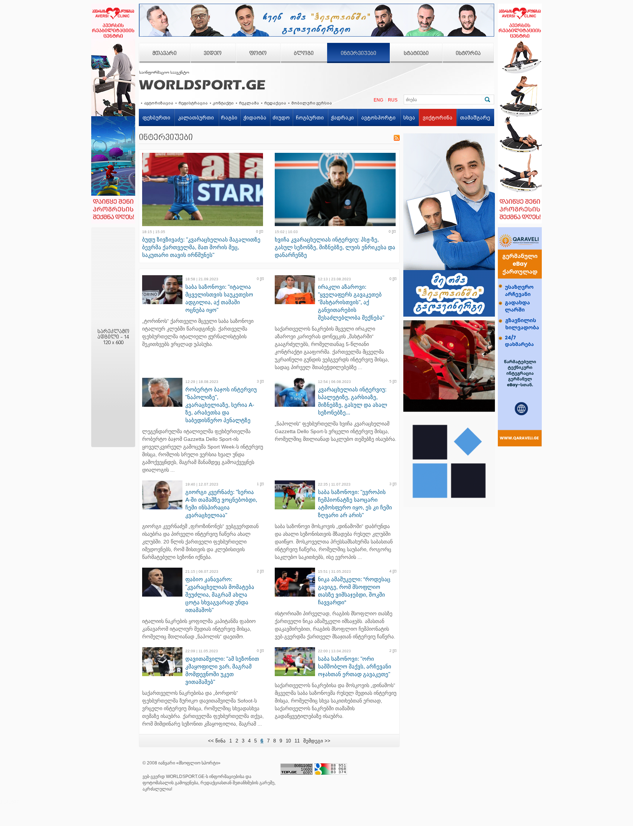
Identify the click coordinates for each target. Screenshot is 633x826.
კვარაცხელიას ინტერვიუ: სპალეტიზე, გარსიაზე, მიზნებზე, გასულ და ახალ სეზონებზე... (352, 401)
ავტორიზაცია (158, 103)
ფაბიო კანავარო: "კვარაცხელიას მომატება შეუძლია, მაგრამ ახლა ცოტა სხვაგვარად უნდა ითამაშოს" (219, 594)
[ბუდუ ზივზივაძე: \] (204, 189)
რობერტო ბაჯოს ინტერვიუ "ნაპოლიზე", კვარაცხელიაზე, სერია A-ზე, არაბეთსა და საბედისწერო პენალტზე (221, 404)
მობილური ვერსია (311, 103)
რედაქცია (275, 103)
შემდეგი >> (316, 741)
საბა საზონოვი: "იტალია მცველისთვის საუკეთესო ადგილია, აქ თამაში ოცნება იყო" (219, 298)
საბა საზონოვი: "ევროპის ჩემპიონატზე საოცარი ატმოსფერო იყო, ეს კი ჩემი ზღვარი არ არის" (355, 503)
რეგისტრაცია (193, 103)
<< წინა (217, 741)
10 (288, 741)
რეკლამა (249, 103)
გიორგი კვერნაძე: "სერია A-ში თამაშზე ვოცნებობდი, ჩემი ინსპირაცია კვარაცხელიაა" (221, 503)
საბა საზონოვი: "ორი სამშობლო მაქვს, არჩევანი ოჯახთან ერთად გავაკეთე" (354, 666)
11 (297, 741)
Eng (378, 100)
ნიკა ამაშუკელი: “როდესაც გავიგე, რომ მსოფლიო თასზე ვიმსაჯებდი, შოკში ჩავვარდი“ (354, 590)
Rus (392, 100)
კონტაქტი (223, 103)
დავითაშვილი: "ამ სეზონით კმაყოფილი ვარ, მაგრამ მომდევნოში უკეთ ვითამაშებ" (222, 670)
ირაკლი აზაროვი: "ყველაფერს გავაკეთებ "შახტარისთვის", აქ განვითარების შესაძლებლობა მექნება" (351, 302)
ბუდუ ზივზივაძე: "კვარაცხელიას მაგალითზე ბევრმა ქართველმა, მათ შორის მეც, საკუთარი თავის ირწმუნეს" (201, 247)
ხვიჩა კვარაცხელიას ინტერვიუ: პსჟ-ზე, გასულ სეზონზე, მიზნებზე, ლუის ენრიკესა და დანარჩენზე (335, 247)
